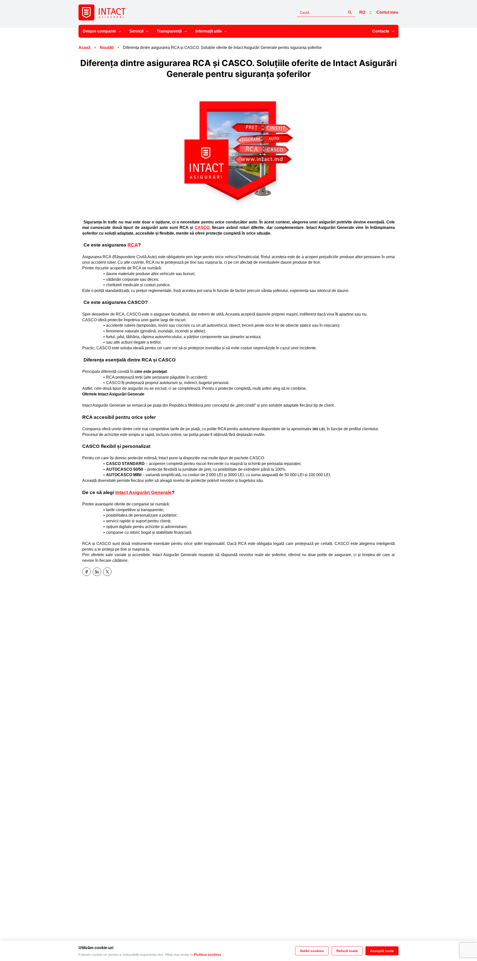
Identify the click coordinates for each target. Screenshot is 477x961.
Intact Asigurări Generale (143, 492)
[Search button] (349, 12)
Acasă (84, 47)
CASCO (202, 227)
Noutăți (107, 47)
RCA (132, 245)
